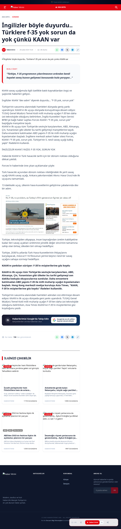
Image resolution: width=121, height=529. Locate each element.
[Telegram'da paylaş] (72, 50)
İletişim (66, 484)
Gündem (15, 17)
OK (115, 490)
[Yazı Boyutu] (81, 522)
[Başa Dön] (114, 522)
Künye (65, 479)
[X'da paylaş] (67, 50)
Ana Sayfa (62, 7)
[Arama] (116, 7)
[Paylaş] (108, 522)
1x (101, 522)
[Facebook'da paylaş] (62, 50)
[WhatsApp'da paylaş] (57, 50)
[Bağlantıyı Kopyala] (78, 50)
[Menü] (5, 7)
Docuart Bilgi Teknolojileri (54, 520)
